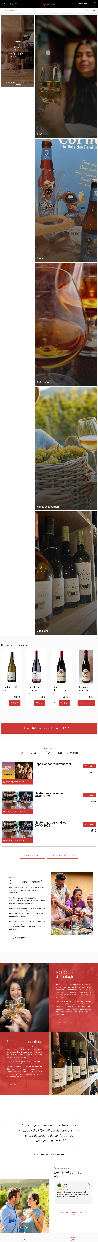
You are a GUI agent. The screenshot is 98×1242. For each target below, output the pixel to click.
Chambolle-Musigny (34, 688)
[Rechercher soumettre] (80, 10)
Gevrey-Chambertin (59, 688)
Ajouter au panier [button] (14, 703)
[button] (93, 10)
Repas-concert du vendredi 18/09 (53, 765)
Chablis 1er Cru (11, 686)
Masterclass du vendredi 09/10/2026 (51, 823)
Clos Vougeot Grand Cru (85, 688)
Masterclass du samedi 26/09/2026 (50, 794)
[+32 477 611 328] (73, 4)
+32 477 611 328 (81, 4)
